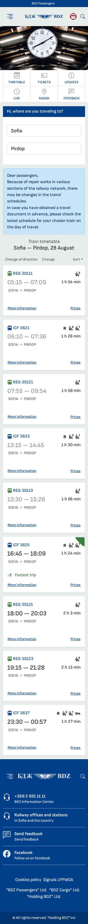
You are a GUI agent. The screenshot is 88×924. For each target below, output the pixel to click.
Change (48, 259)
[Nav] (10, 16)
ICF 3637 (21, 712)
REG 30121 (23, 382)
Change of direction (21, 259)
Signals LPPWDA (58, 879)
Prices (75, 308)
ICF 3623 (21, 436)
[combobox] (44, 131)
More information (22, 308)
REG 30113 (23, 490)
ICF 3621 (21, 327)
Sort (76, 259)
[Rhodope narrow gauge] (73, 16)
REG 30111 (23, 273)
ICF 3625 (21, 544)
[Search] (82, 16)
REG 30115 (23, 604)
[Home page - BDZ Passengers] (44, 776)
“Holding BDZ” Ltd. (44, 896)
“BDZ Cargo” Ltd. (64, 889)
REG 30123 (23, 658)
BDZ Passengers (43, 3)
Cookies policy (28, 879)
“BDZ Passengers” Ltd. (26, 889)
